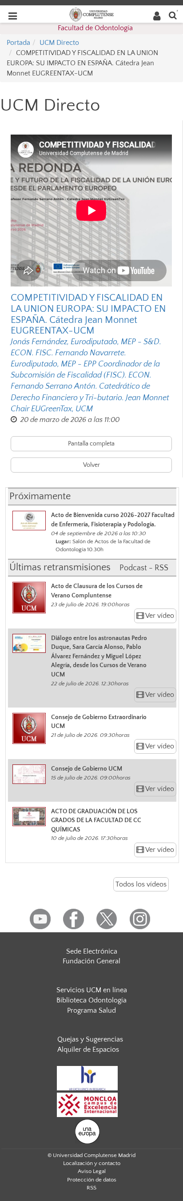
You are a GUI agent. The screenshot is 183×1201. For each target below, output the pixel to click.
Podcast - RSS (143, 568)
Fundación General (91, 961)
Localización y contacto (91, 1163)
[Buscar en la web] (173, 15)
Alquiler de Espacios (88, 1050)
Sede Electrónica (91, 951)
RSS (91, 1188)
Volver (91, 465)
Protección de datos (91, 1180)
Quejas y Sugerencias (90, 1039)
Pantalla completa (91, 443)
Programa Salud (91, 1010)
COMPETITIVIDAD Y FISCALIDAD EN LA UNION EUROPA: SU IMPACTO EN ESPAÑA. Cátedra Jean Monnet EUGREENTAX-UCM (88, 314)
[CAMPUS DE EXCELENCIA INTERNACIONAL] (87, 1105)
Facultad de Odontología (95, 28)
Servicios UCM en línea (91, 990)
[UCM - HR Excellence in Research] (87, 1078)
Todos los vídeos (141, 884)
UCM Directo (59, 43)
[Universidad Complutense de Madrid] (91, 14)
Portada (18, 43)
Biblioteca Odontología (91, 1000)
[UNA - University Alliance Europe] (87, 1131)
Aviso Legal (92, 1171)
